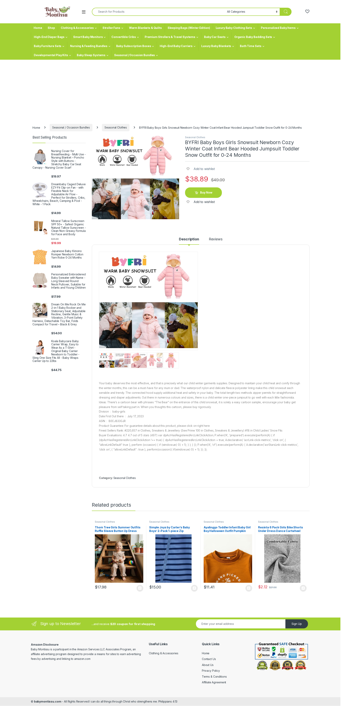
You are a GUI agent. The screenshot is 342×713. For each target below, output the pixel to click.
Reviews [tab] (215, 239)
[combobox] (158, 12)
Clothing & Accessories (77, 27)
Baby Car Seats (215, 37)
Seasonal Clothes (115, 127)
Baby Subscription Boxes (133, 46)
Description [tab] (189, 239)
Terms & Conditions (214, 676)
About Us (208, 665)
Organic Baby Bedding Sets (253, 37)
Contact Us (209, 659)
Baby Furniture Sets (47, 46)
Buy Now (206, 192)
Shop (51, 27)
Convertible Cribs (123, 37)
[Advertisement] (171, 89)
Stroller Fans (111, 27)
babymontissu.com (47, 701)
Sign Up (297, 623)
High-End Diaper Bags (49, 37)
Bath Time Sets (250, 46)
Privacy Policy (211, 670)
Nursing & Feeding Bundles (88, 46)
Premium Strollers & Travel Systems (170, 37)
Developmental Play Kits (51, 55)
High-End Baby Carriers (176, 46)
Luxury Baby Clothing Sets (234, 27)
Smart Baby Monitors (88, 37)
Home (38, 27)
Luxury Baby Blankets (216, 46)
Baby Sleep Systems (91, 55)
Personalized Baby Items (278, 27)
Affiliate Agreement (214, 682)
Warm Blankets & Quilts (145, 27)
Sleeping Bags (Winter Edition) (189, 27)
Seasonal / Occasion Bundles (134, 55)
